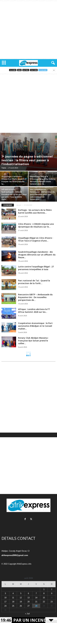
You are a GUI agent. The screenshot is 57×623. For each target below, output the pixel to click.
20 (28, 602)
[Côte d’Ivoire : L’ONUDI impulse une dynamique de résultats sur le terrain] (8, 228)
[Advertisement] (28, 29)
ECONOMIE (43, 70)
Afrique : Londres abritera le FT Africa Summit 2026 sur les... (34, 310)
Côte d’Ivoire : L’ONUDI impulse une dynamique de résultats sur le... (36, 225)
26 (21, 606)
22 (44, 602)
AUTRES (25, 70)
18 (13, 602)
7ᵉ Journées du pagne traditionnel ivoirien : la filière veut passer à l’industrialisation (27, 160)
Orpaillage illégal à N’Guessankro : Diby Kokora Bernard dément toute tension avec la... (42, 180)
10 (5, 598)
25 (13, 606)
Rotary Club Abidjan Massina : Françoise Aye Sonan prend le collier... (33, 340)
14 (36, 598)
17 (5, 602)
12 (21, 598)
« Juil (27, 614)
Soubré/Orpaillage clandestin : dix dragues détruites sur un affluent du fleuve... (37, 254)
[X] (31, 519)
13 (28, 598)
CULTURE (34, 70)
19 (21, 602)
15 (44, 598)
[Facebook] (26, 519)
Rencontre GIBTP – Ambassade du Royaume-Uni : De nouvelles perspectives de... (35, 297)
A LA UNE (13, 70)
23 (52, 602)
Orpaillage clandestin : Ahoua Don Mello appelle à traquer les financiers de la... (13, 180)
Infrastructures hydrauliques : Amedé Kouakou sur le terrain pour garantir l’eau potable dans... (14, 194)
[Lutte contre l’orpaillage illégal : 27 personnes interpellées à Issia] (8, 270)
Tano (3, 168)
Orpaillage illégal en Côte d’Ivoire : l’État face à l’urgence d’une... (35, 239)
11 (13, 598)
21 (36, 602)
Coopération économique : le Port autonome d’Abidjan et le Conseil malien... (35, 326)
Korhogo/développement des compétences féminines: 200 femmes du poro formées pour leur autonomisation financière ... (42, 193)
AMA (19, 70)
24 (5, 606)
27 (28, 606)
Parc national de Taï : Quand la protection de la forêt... (34, 282)
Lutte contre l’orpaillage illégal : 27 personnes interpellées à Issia (36, 268)
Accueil (19, 205)
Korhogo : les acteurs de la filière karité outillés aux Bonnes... (35, 211)
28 (36, 606)
